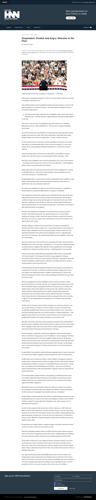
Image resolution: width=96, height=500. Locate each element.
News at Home (25, 34)
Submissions (37, 27)
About (28, 27)
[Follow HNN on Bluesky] (91, 27)
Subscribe (71, 18)
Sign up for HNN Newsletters (30, 497)
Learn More (72, 488)
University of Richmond (89, 2)
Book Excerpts (19, 27)
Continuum (59, 483)
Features (8, 27)
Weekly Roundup (60, 485)
